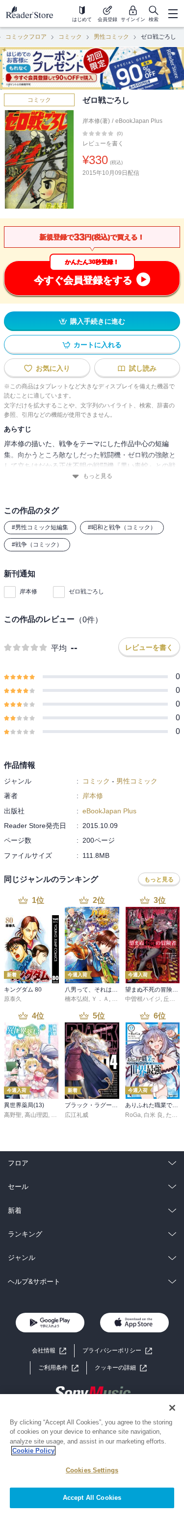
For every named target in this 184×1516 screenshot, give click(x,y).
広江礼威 (76, 1115)
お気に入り (53, 368)
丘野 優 (173, 998)
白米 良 (153, 1115)
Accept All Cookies (92, 1497)
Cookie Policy (33, 1450)
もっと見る (97, 476)
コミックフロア (26, 36)
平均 (59, 648)
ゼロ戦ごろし (86, 591)
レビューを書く (103, 143)
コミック (70, 36)
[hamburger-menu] (172, 13)
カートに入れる (98, 345)
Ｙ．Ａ (100, 998)
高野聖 (13, 1115)
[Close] (172, 1408)
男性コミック (111, 36)
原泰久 (13, 998)
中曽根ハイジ (142, 998)
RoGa (133, 1115)
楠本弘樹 (76, 998)
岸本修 (28, 591)
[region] (92, 1455)
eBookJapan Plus (138, 121)
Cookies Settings (92, 1470)
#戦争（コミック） (37, 544)
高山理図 (36, 1115)
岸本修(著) (96, 121)
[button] (121, 1367)
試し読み (143, 368)
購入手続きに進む (97, 321)
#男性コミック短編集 (40, 527)
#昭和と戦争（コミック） (122, 527)
